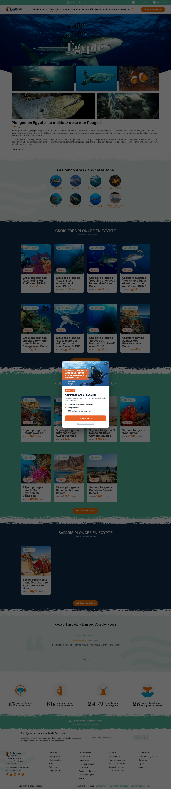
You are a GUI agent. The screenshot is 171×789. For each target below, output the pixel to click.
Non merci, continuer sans (85, 424)
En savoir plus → (85, 418)
